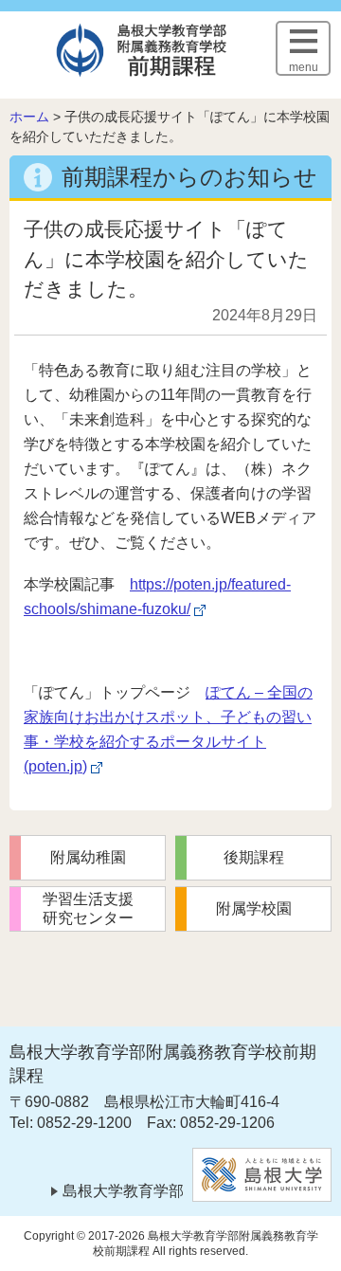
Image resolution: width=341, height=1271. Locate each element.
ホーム (29, 116)
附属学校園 (254, 908)
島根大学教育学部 (123, 1191)
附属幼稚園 (88, 857)
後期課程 (254, 857)
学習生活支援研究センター (88, 908)
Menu (303, 67)
